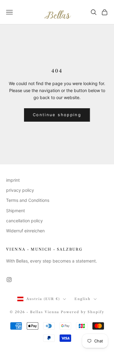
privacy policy (20, 190)
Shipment (15, 210)
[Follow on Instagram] (9, 280)
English (82, 299)
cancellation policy (24, 220)
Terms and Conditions (27, 200)
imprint (13, 180)
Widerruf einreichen (25, 230)
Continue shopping (57, 114)
